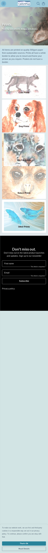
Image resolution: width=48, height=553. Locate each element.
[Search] (38, 3)
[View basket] (43, 3)
